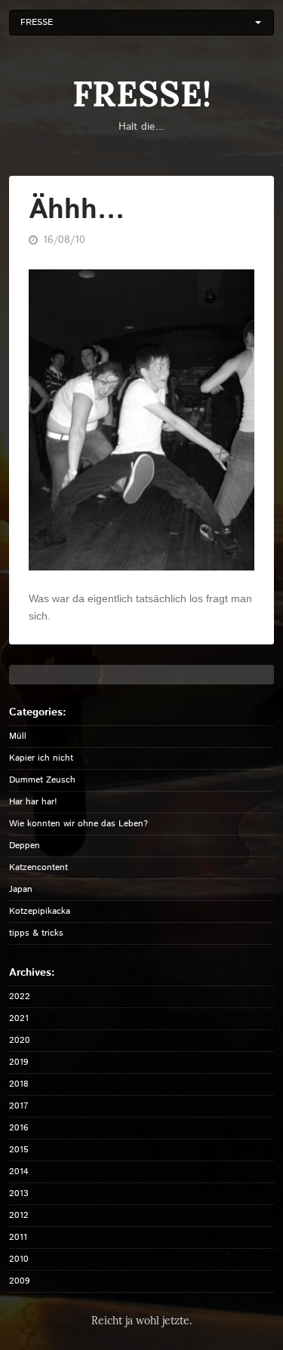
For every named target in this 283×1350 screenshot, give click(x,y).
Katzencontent (38, 867)
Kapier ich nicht (41, 758)
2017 (18, 1105)
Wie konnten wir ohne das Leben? (78, 823)
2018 (19, 1084)
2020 (19, 1040)
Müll (17, 736)
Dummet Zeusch (42, 779)
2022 (19, 996)
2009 (19, 1281)
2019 (19, 1062)
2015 (19, 1149)
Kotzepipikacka (39, 911)
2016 (19, 1127)
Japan (20, 889)
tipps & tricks (36, 933)
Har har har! (33, 801)
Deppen (24, 845)
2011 (18, 1237)
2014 (19, 1171)
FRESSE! (141, 94)
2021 (19, 1018)
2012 (19, 1215)
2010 (19, 1259)
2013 (19, 1193)
